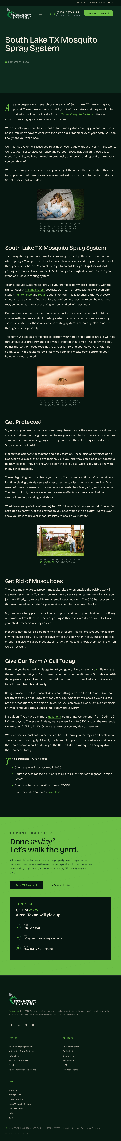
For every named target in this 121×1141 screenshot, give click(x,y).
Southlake (54, 792)
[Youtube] (33, 1025)
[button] (40, 13)
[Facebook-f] (11, 1025)
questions (54, 716)
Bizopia (96, 1128)
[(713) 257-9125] (52, 14)
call (96, 669)
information (47, 562)
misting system (35, 289)
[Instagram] (18, 1025)
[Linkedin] (26, 1025)
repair (42, 295)
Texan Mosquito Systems (77, 114)
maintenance (23, 295)
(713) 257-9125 (67, 12)
